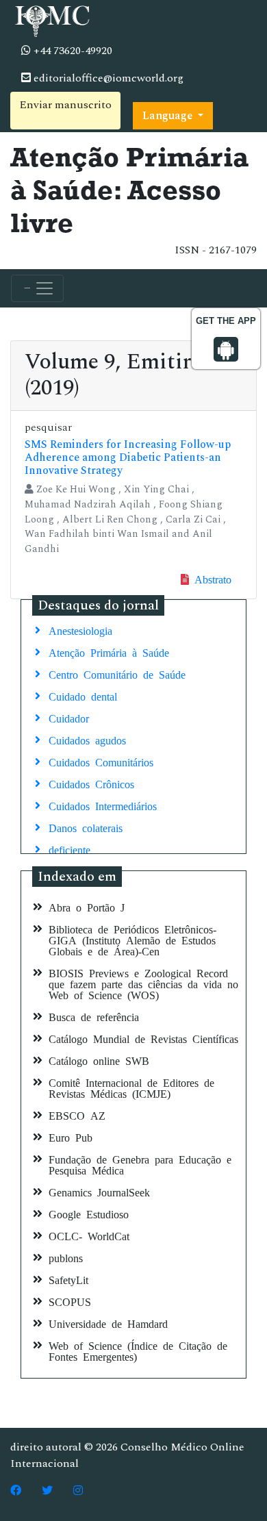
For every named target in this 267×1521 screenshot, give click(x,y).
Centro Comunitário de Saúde (117, 673)
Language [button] (168, 116)
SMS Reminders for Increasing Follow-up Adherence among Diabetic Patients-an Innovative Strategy (128, 457)
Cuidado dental (83, 695)
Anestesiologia (80, 630)
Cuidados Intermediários (103, 805)
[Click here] (15, 1491)
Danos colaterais (86, 827)
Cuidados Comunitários (101, 761)
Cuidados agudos (87, 739)
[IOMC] (51, 19)
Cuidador (69, 717)
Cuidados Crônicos (91, 783)
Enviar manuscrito (65, 105)
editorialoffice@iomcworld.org (107, 78)
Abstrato (210, 578)
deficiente (69, 849)
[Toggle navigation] (37, 288)
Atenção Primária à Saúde (109, 651)
